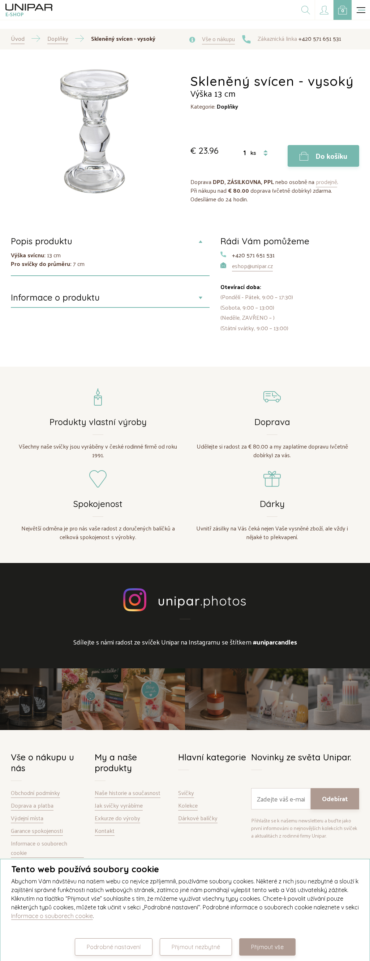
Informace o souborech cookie (39, 848)
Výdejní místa (27, 818)
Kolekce (188, 806)
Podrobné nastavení (114, 947)
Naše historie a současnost (127, 793)
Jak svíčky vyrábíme (119, 806)
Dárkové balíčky (198, 818)
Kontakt (105, 831)
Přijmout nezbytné (196, 947)
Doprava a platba (32, 806)
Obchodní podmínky (35, 793)
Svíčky (186, 793)
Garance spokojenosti (37, 831)
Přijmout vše (267, 947)
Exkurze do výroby (117, 818)
